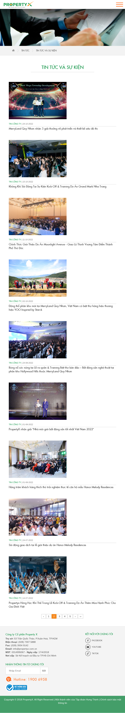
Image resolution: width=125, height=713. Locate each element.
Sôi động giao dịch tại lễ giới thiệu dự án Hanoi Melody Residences (47, 545)
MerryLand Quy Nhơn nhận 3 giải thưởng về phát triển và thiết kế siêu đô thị (53, 128)
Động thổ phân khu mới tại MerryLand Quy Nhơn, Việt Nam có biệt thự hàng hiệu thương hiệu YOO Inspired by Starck (61, 308)
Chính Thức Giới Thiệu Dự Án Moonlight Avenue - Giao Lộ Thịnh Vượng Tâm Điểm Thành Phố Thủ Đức (61, 246)
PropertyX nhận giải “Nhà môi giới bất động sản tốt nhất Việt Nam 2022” (51, 429)
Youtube (96, 647)
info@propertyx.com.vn (25, 648)
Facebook (96, 640)
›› (80, 616)
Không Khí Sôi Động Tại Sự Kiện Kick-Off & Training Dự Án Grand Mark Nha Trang (57, 186)
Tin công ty (15, 124)
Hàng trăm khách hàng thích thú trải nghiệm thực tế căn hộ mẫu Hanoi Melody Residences (61, 487)
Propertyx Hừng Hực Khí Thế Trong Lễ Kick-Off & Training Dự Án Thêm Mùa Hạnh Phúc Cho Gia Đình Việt (62, 604)
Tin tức (25, 50)
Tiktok (95, 653)
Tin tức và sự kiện (46, 50)
